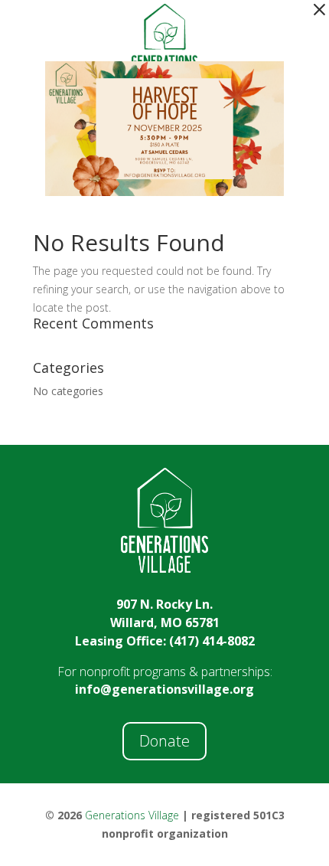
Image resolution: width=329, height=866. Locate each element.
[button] (319, 9)
